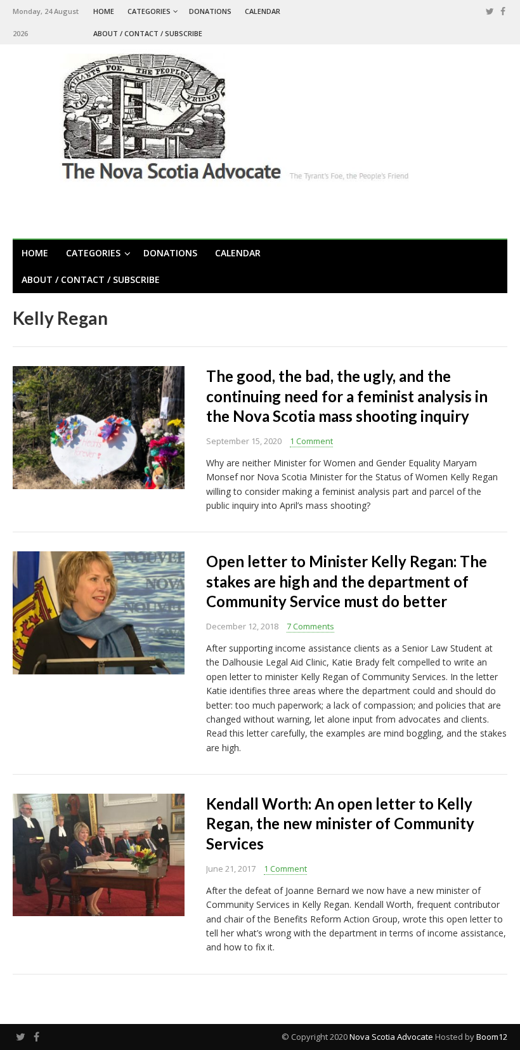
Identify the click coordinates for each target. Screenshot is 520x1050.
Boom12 (491, 1036)
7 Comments (310, 626)
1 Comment (311, 441)
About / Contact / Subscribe (147, 33)
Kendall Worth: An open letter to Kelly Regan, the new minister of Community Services (340, 823)
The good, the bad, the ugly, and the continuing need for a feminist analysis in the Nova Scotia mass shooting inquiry (347, 395)
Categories (149, 11)
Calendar (262, 11)
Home (103, 11)
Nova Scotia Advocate (391, 1036)
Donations (210, 11)
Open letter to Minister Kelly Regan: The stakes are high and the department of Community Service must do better (346, 581)
